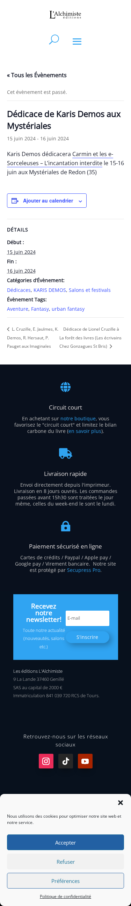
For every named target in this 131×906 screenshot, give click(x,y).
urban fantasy (68, 308)
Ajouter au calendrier (48, 200)
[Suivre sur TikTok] (65, 761)
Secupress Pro (83, 570)
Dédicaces (19, 290)
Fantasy (40, 308)
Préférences (65, 880)
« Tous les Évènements (37, 75)
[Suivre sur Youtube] (85, 761)
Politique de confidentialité (65, 896)
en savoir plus (84, 431)
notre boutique (78, 418)
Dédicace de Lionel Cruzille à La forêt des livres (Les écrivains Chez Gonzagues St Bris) (90, 337)
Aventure (17, 308)
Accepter (65, 842)
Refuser (66, 861)
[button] (120, 802)
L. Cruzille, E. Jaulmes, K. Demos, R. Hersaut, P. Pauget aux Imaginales (32, 337)
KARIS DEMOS (50, 290)
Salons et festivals (90, 290)
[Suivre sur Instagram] (46, 761)
